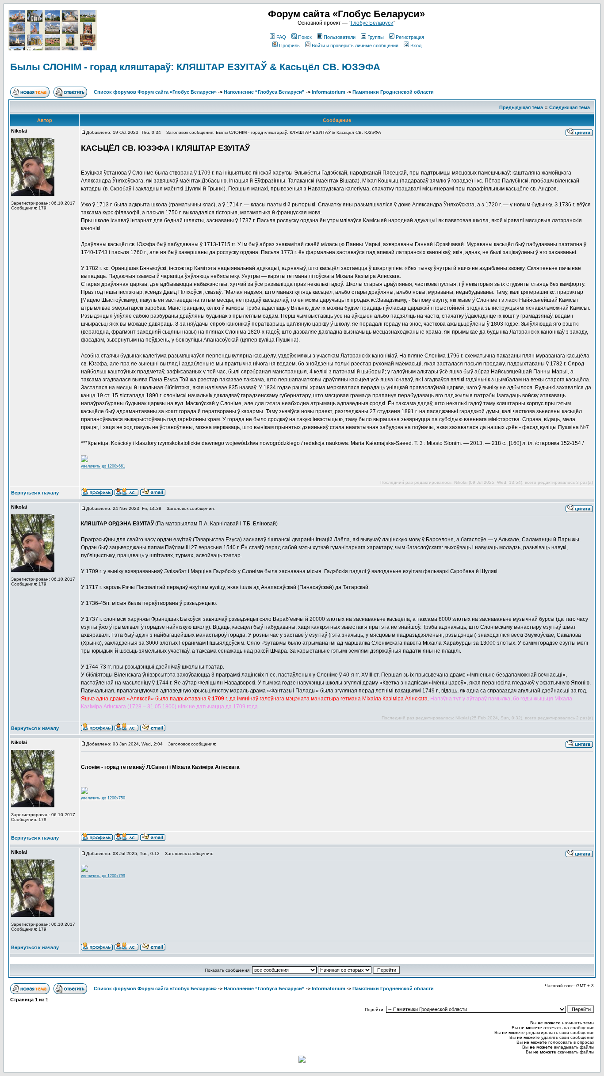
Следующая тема (569, 107)
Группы (375, 37)
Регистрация (410, 37)
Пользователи (340, 37)
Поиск (305, 37)
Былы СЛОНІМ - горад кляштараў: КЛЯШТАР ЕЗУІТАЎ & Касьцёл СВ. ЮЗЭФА (195, 66)
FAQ (281, 37)
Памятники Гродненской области (393, 92)
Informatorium (328, 92)
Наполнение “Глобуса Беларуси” (264, 92)
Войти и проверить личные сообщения (355, 45)
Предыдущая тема (521, 107)
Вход (415, 45)
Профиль (289, 45)
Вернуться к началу (35, 492)
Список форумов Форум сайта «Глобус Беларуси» (155, 92)
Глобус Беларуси (372, 23)
